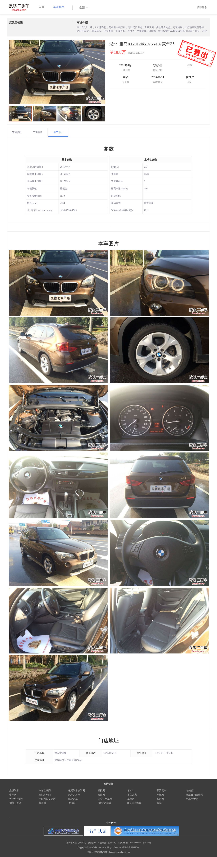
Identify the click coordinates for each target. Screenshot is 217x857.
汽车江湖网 (45, 790)
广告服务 (102, 842)
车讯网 (160, 794)
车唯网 (160, 799)
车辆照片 (37, 132)
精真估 (189, 790)
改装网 (101, 794)
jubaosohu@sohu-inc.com (119, 852)
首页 (41, 7)
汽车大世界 (192, 799)
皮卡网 (71, 803)
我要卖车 (161, 790)
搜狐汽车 (14, 790)
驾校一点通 (15, 803)
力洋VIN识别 (16, 799)
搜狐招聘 (92, 842)
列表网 (42, 803)
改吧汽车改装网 (76, 790)
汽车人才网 (74, 794)
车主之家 (132, 794)
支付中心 (82, 842)
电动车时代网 (134, 803)
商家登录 (202, 7)
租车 (159, 803)
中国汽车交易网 (47, 799)
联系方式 (112, 842)
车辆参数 (17, 132)
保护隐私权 (123, 842)
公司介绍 (147, 842)
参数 (109, 149)
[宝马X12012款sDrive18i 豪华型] (57, 72)
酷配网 (101, 790)
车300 (130, 790)
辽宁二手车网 (105, 799)
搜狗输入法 (71, 842)
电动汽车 (73, 799)
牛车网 (12, 794)
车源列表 (58, 7)
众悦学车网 (45, 794)
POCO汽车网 (104, 803)
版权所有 (135, 847)
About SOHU (135, 842)
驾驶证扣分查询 (194, 794)
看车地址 (58, 132)
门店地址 (108, 740)
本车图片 (108, 243)
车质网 (130, 799)
